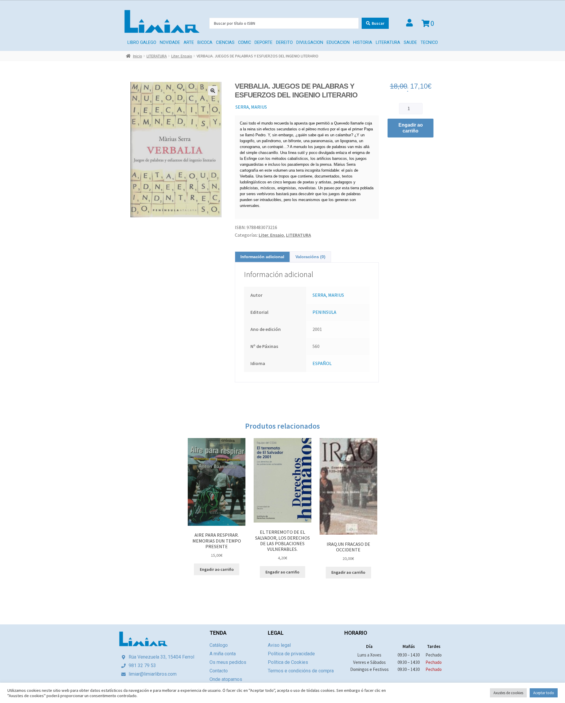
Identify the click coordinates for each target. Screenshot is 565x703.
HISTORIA (362, 42)
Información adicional (262, 256)
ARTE (189, 42)
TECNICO (429, 42)
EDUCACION (338, 42)
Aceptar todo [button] (543, 692)
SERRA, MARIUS (251, 107)
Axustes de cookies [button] (508, 692)
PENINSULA (324, 312)
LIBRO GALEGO (141, 42)
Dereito (284, 42)
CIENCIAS (225, 42)
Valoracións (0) (310, 256)
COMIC (244, 42)
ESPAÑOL (322, 363)
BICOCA (204, 42)
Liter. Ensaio (181, 56)
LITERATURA (388, 42)
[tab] (262, 256)
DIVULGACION (309, 42)
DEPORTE (263, 42)
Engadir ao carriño (410, 127)
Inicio (137, 56)
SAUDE (410, 42)
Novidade (170, 42)
